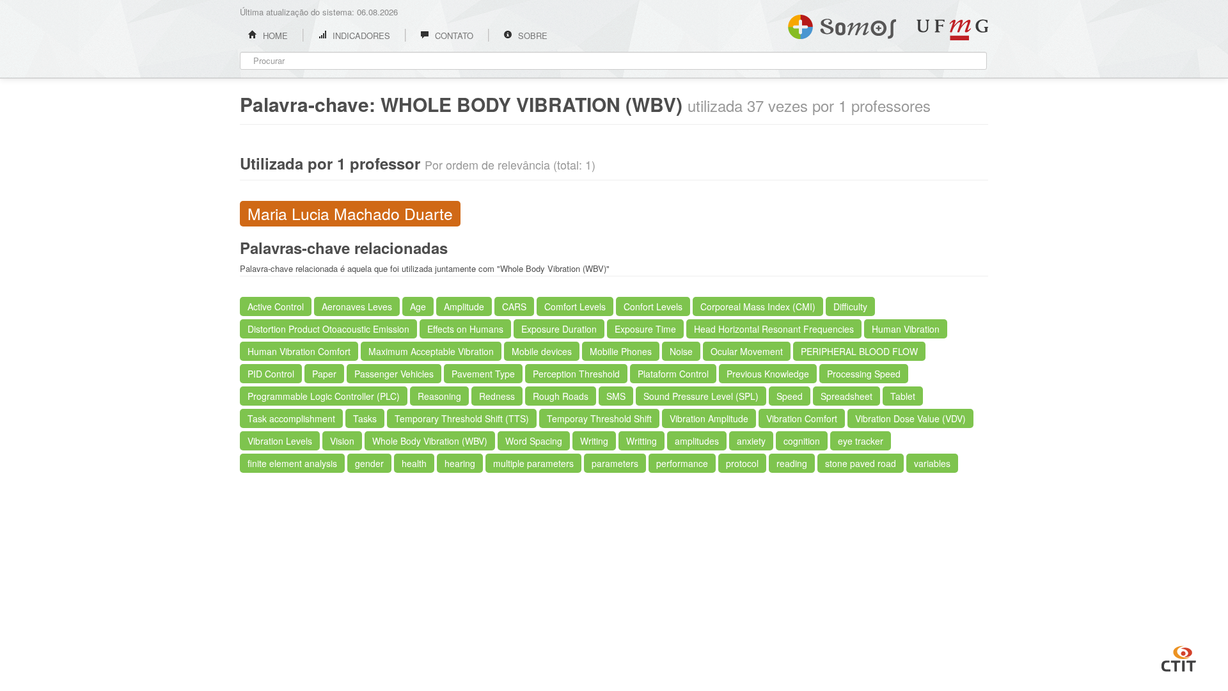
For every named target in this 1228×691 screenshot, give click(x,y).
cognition (801, 440)
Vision (342, 440)
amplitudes (697, 440)
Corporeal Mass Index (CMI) (757, 306)
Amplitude (464, 306)
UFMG (952, 29)
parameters (615, 463)
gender (369, 463)
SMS (616, 396)
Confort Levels (653, 306)
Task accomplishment (291, 418)
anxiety (751, 440)
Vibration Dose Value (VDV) (910, 418)
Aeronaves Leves (357, 306)
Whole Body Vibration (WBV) (429, 440)
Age (418, 306)
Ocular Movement (747, 351)
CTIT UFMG (1178, 657)
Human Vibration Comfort (299, 351)
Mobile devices (542, 351)
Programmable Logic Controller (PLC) (324, 396)
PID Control (271, 373)
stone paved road (860, 463)
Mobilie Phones (621, 351)
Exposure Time (645, 328)
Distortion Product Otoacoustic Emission (328, 328)
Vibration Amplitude (709, 418)
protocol (742, 463)
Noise (681, 351)
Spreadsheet (846, 396)
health (414, 463)
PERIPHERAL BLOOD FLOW (859, 351)
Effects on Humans (465, 328)
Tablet (902, 396)
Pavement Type (483, 373)
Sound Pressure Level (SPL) (701, 396)
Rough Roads (560, 396)
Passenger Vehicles (394, 373)
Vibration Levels (280, 440)
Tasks (365, 418)
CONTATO (452, 35)
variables (932, 463)
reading (791, 463)
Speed (789, 396)
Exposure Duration (559, 328)
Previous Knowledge (768, 373)
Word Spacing (533, 440)
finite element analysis (292, 463)
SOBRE (531, 35)
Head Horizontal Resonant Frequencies (774, 328)
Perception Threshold (576, 373)
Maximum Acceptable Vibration (431, 351)
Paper (324, 373)
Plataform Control (673, 373)
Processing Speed (864, 373)
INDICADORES (360, 35)
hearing (460, 463)
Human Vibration (906, 328)
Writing (594, 440)
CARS (514, 306)
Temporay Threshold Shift (599, 418)
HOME (274, 35)
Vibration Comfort (801, 418)
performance (682, 463)
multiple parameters (533, 463)
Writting (641, 440)
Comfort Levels (575, 306)
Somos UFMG (842, 24)
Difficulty (850, 306)
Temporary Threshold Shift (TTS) (462, 418)
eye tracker (860, 440)
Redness (497, 396)
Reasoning (439, 396)
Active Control (276, 306)
